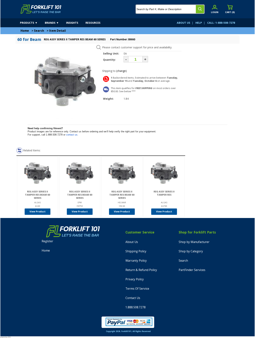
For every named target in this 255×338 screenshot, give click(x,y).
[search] (200, 9)
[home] (41, 9)
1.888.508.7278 (135, 307)
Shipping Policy (135, 251)
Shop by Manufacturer (194, 242)
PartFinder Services (192, 270)
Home (25, 31)
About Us (131, 242)
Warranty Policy (136, 261)
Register (47, 241)
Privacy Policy (134, 279)
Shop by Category (191, 251)
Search (39, 31)
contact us (71, 134)
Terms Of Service (137, 289)
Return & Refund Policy (141, 270)
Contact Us (132, 298)
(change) (121, 71)
